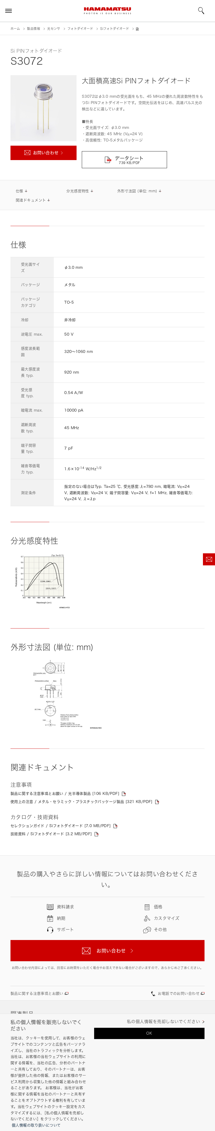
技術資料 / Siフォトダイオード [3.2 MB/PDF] (51, 834)
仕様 (19, 191)
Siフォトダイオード (114, 29)
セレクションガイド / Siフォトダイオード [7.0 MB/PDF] (60, 825)
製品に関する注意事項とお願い (36, 993)
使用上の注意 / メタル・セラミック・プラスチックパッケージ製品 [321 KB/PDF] (81, 801)
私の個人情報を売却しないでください (163, 1021)
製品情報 (33, 29)
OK (149, 1033)
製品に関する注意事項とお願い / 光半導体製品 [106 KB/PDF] (64, 793)
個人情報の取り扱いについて (36, 1125)
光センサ (53, 29)
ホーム (15, 29)
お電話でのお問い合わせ (179, 993)
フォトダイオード (80, 29)
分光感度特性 (77, 191)
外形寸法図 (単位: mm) (137, 191)
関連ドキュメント (31, 200)
